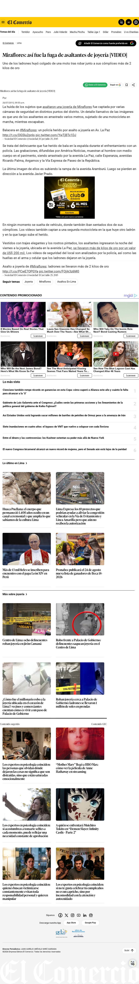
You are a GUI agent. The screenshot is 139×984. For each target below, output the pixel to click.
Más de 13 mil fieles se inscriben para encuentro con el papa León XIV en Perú (26, 573)
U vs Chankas (131, 32)
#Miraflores (28, 130)
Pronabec (116, 32)
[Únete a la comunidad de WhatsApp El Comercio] (95, 85)
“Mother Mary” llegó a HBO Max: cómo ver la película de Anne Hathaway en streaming (77, 768)
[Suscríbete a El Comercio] (128, 22)
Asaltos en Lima (66, 281)
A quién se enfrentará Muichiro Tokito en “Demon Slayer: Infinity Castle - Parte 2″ (77, 828)
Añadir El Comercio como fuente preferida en (105, 43)
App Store (71, 923)
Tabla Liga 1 (93, 32)
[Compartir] (133, 85)
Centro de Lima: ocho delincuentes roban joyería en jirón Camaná (25, 642)
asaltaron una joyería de (67, 107)
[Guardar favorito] (127, 85)
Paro (48, 32)
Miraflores (45, 281)
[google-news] (91, 915)
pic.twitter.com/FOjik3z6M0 (59, 271)
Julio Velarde (60, 32)
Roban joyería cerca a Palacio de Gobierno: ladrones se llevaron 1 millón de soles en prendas (76, 702)
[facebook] (60, 915)
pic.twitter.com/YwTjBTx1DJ (56, 135)
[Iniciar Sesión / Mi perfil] (136, 22)
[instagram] (73, 915)
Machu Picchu (77, 32)
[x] (66, 915)
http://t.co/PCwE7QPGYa (20, 271)
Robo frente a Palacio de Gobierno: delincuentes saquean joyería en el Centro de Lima (78, 643)
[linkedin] (85, 915)
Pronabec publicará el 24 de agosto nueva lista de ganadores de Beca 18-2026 (79, 573)
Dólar (105, 32)
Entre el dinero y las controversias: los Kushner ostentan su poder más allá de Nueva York (53, 437)
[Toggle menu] (3, 22)
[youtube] (79, 915)
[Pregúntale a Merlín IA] (132, 963)
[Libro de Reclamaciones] (78, 933)
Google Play (90, 923)
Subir (126, 950)
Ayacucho (38, 32)
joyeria (28, 281)
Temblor (25, 32)
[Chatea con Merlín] (121, 22)
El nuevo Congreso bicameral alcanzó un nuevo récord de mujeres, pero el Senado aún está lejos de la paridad (64, 449)
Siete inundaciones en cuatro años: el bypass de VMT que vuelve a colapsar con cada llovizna (56, 426)
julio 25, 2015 (52, 138)
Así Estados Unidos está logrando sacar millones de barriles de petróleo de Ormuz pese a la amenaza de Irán (64, 415)
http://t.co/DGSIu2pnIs (19, 135)
